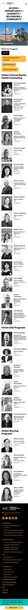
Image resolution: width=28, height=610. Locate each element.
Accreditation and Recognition (11, 562)
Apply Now (5, 592)
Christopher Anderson (18, 100)
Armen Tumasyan (17, 295)
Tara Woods (18, 311)
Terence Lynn (19, 181)
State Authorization (8, 557)
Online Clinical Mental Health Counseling (11, 59)
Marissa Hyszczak (17, 133)
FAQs (3, 554)
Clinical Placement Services (9, 582)
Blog (3, 587)
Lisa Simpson (19, 471)
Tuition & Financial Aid (7, 584)
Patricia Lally (18, 164)
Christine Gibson (20, 349)
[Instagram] (6, 518)
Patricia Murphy (20, 213)
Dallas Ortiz (18, 229)
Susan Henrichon (18, 382)
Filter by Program (9, 49)
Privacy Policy (14, 602)
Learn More (16, 93)
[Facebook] (3, 518)
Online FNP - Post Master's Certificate (13, 535)
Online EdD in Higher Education (11, 545)
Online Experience (6, 566)
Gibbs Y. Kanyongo (17, 399)
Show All (5, 53)
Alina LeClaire (19, 455)
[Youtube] (13, 518)
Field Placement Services (8, 579)
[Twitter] (10, 518)
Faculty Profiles (7, 574)
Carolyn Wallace (20, 414)
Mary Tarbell (18, 488)
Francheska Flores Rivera (18, 263)
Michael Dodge (19, 333)
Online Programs (6, 523)
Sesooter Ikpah (19, 148)
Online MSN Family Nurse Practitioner (13, 533)
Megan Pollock (19, 246)
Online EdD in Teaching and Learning (13, 552)
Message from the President (10, 577)
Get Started (5, 590)
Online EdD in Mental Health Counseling (14, 530)
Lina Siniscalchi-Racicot (20, 84)
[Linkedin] (16, 518)
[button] (14, 607)
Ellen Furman (19, 439)
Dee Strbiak (18, 278)
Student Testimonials (9, 571)
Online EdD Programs (9, 64)
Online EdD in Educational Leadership (13, 542)
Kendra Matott (19, 197)
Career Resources (8, 569)
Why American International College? (13, 559)
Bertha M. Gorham (17, 366)
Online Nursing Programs (10, 69)
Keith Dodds (18, 116)
